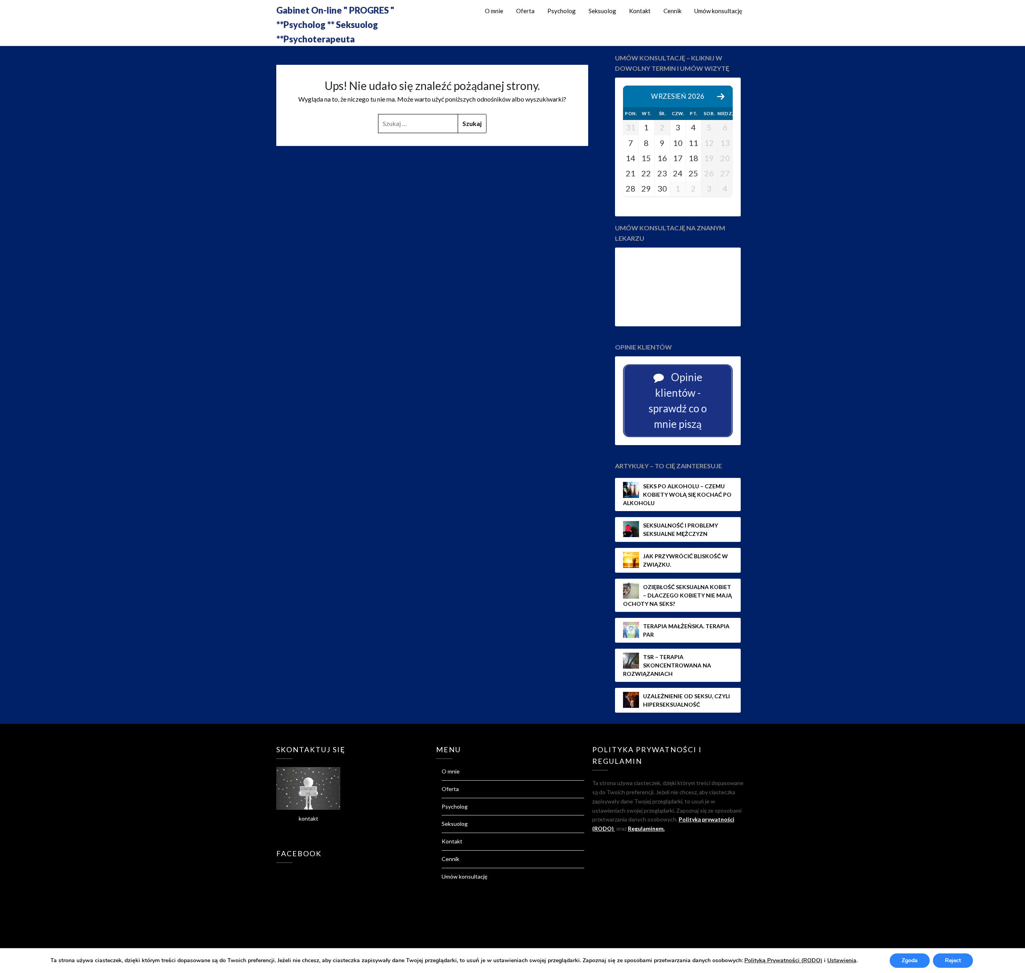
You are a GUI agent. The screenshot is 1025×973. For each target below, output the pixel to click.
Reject (953, 960)
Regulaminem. (646, 828)
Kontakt (640, 10)
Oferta (525, 10)
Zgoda (910, 960)
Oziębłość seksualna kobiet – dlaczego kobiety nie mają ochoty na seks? (677, 595)
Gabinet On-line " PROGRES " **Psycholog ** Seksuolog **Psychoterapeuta (335, 24)
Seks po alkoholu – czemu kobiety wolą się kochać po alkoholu (677, 494)
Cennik (672, 10)
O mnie (494, 10)
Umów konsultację (718, 10)
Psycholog (561, 10)
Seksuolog (602, 10)
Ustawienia (841, 960)
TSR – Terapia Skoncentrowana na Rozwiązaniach (667, 665)
